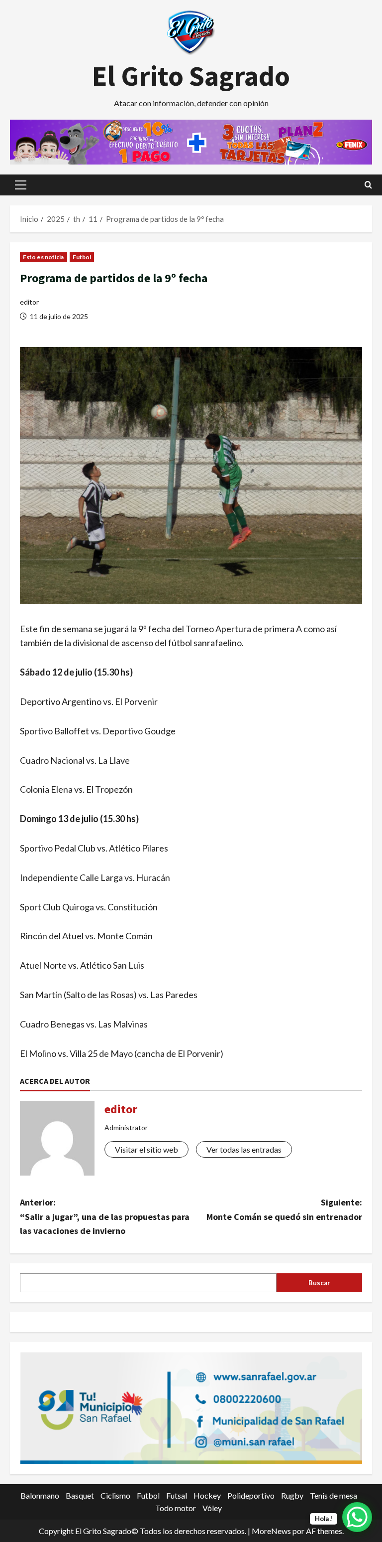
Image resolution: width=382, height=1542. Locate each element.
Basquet (80, 1495)
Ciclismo (115, 1495)
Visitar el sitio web (146, 1149)
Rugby (292, 1495)
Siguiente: (284, 1209)
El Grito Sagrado (191, 75)
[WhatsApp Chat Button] (357, 1517)
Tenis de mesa (333, 1495)
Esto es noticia (43, 257)
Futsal (176, 1495)
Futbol (82, 257)
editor (29, 302)
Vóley (212, 1508)
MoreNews (271, 1531)
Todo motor (175, 1508)
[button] (20, 184)
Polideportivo (251, 1495)
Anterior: (105, 1217)
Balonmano (39, 1495)
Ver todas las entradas (244, 1149)
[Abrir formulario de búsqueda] (368, 184)
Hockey (207, 1495)
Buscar (319, 1283)
